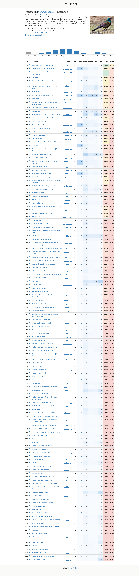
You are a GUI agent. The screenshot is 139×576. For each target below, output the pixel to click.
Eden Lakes (35, 439)
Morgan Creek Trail (38, 530)
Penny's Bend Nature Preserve (42, 466)
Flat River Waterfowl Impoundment (43, 95)
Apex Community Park (39, 523)
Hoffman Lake (36, 199)
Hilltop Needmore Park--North (41, 333)
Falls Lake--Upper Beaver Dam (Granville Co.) (46, 206)
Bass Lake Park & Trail (39, 553)
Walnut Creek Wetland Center (41, 121)
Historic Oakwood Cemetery (41, 128)
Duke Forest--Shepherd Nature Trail (43, 118)
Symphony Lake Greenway (40, 223)
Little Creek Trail (37, 138)
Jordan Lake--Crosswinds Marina (42, 503)
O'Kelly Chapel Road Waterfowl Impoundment (46, 274)
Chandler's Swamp (38, 310)
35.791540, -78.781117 (42, 14)
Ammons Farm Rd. (38, 376)
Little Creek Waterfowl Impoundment (43, 264)
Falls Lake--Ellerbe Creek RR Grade (43, 260)
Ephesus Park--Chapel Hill (40, 449)
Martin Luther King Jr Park (40, 499)
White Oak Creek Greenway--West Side (44, 227)
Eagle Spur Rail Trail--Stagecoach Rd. (44, 186)
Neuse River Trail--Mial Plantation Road (44, 483)
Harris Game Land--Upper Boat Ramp (44, 425)
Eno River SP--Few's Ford (40, 393)
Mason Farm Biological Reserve (42, 154)
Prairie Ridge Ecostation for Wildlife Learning (46, 114)
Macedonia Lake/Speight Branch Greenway (46, 257)
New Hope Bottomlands (39, 158)
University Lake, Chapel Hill (40, 166)
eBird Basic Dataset (50, 571)
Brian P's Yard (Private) (39, 435)
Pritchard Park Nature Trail (40, 533)
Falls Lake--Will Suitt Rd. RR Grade (43, 428)
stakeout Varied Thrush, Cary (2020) (43, 413)
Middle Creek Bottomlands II (41, 470)
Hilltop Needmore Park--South (41, 323)
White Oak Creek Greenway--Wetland (44, 406)
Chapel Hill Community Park (41, 452)
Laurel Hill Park (37, 366)
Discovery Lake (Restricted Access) (43, 330)
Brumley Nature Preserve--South (42, 326)
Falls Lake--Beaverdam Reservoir (42, 456)
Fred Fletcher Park (38, 203)
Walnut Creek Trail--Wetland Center (43, 307)
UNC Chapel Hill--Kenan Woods (42, 213)
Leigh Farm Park (37, 363)
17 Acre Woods (37, 496)
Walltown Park (36, 217)
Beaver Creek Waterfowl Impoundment (44, 177)
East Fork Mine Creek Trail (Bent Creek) (45, 416)
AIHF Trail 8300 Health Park (41, 278)
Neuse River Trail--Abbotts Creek (42, 189)
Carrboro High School (39, 369)
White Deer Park (37, 220)
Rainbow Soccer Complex (40, 125)
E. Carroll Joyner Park (39, 340)
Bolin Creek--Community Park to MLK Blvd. (46, 527)
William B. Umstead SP (39, 513)
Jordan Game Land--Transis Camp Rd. (44, 347)
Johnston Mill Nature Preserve (41, 239)
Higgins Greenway (38, 300)
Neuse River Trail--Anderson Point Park (44, 107)
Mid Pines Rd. (36, 281)
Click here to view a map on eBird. (39, 32)
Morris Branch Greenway (40, 196)
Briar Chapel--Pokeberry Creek (42, 173)
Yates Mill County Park (39, 559)
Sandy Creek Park (38, 390)
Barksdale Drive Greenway (40, 170)
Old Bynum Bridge (38, 459)
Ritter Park (35, 99)
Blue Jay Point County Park (40, 549)
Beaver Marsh (36, 409)
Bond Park (35, 442)
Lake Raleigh (36, 383)
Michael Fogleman (73, 568)
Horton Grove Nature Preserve (41, 380)
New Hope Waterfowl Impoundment (43, 68)
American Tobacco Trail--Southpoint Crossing (46, 142)
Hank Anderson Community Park (42, 350)
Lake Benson (36, 111)
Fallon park (35, 210)
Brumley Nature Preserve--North (42, 516)
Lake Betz (35, 236)
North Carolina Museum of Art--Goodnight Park (47, 248)
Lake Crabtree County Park (40, 492)
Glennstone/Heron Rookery (40, 291)
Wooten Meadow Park (39, 373)
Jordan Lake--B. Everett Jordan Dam (43, 556)
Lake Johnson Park (38, 542)
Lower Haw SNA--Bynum (40, 267)
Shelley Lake (36, 131)
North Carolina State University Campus (44, 387)
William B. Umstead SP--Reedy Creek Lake (46, 432)
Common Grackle (46, 12)
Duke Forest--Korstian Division (41, 402)
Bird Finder (69, 4)
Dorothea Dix (36, 77)
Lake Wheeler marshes (39, 271)
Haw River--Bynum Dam (39, 288)
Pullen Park (35, 145)
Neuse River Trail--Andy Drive (41, 319)
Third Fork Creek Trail (39, 135)
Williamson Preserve (38, 337)
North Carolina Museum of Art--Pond (43, 359)
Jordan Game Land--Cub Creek (42, 480)
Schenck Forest (37, 284)
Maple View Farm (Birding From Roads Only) (46, 520)
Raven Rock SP (37, 509)
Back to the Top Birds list (34, 35)
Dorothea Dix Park (38, 193)
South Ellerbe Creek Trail (40, 304)
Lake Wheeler (36, 546)
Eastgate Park (36, 92)
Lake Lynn (35, 463)
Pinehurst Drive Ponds (39, 506)
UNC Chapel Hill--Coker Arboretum (43, 476)
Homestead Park (37, 473)
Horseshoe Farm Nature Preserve (42, 343)
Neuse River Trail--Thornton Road (42, 65)
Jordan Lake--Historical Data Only (42, 446)
